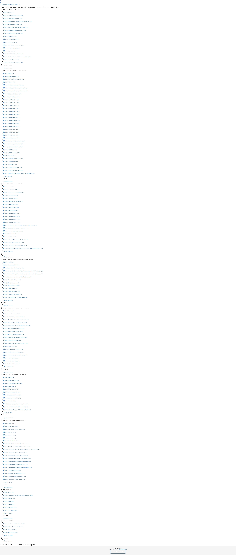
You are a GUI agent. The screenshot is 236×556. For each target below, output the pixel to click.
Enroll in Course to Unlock (118, 552)
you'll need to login (123, 549)
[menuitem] (0, 2)
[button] (0, 1)
